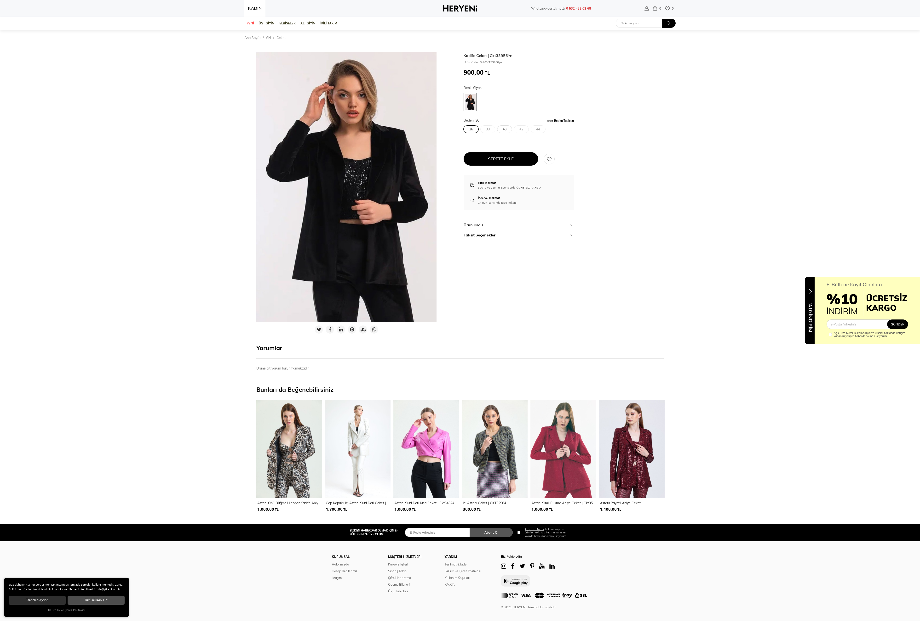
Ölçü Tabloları (398, 591)
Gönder (897, 324)
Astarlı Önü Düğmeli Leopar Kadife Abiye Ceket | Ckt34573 (289, 503)
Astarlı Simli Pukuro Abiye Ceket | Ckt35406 (563, 503)
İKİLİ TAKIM (328, 23)
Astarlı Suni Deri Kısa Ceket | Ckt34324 (424, 503)
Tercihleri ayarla (37, 600)
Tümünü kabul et (96, 600)
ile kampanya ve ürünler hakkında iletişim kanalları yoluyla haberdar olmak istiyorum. (869, 334)
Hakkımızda (340, 564)
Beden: (471, 120)
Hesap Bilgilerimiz (344, 571)
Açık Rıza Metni (843, 333)
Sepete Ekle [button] (501, 158)
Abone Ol (491, 532)
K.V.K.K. (450, 584)
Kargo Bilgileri (398, 564)
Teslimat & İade (455, 564)
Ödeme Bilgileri (399, 584)
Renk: (473, 88)
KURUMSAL (341, 557)
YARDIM (451, 557)
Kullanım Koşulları (457, 578)
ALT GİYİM (308, 23)
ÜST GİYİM (267, 23)
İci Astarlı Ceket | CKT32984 (484, 503)
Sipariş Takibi (397, 571)
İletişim (337, 578)
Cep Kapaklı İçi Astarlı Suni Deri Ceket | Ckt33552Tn (358, 503)
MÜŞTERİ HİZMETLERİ (404, 557)
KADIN (255, 8)
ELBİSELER (287, 23)
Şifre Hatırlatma (399, 578)
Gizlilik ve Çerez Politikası (463, 571)
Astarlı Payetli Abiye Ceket (620, 503)
